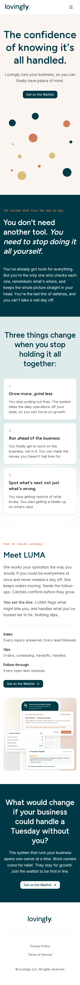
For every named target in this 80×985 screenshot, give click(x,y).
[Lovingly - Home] (17, 7)
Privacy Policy (40, 946)
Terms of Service (40, 954)
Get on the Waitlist (40, 94)
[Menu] (71, 7)
